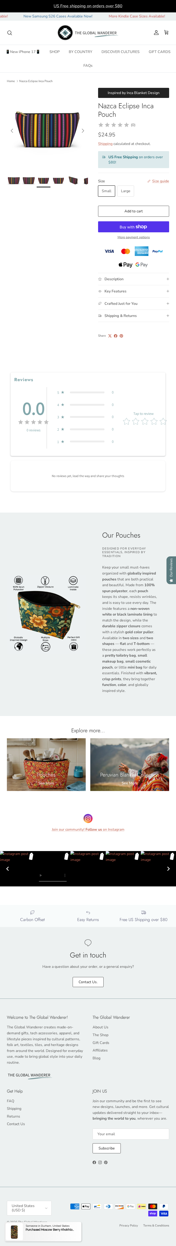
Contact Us (16, 1124)
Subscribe (107, 1148)
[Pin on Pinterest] (121, 336)
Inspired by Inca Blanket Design (134, 92)
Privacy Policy (128, 1226)
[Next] (168, 868)
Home (11, 81)
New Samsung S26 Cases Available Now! (42, 16)
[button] (85, 392)
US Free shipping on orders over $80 (88, 6)
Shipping (105, 143)
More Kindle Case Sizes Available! (122, 16)
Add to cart (133, 211)
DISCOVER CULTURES (121, 51)
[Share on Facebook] (115, 336)
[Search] (9, 33)
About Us (100, 1027)
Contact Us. (88, 982)
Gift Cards (101, 1042)
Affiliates (100, 1050)
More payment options (134, 237)
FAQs (88, 65)
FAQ (10, 1101)
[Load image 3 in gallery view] (47, 128)
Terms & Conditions (156, 1226)
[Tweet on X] (110, 336)
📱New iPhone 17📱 (23, 51)
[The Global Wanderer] (88, 32)
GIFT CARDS (159, 51)
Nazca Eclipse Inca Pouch (35, 81)
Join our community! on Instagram (88, 829)
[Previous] (7, 868)
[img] (113, 125)
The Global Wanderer (32, 1222)
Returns (13, 1116)
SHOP (55, 51)
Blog (96, 1058)
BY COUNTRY (80, 51)
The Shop (100, 1035)
